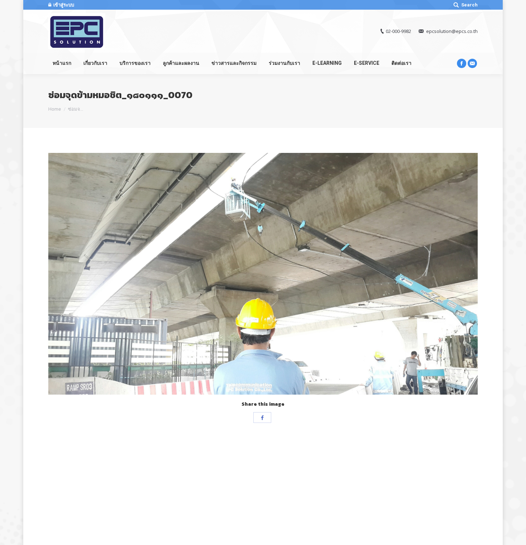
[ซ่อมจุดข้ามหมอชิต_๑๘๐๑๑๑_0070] (263, 274)
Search (469, 5)
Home (54, 109)
